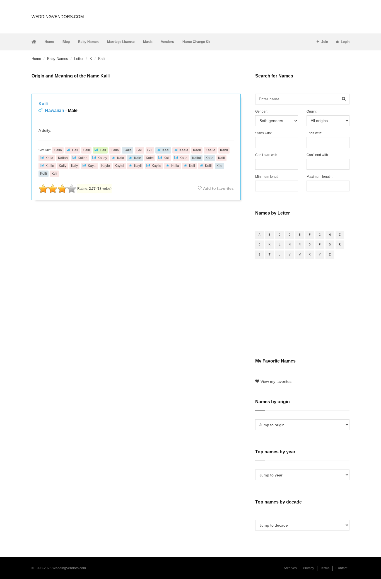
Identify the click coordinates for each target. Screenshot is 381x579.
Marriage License (121, 42)
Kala (120, 158)
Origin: (312, 111)
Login (345, 42)
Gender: (261, 111)
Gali (139, 150)
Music (148, 42)
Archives (290, 568)
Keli (192, 166)
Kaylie (156, 166)
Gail (103, 150)
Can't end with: (318, 155)
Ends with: (314, 133)
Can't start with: (266, 155)
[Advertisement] (136, 219)
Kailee (83, 158)
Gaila (115, 150)
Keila (175, 166)
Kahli (224, 150)
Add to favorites (218, 188)
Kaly (74, 166)
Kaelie (210, 150)
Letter (78, 59)
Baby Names (88, 42)
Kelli (208, 166)
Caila (58, 150)
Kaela (183, 150)
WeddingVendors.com (58, 16)
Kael (165, 150)
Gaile (128, 150)
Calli (86, 150)
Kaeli (197, 150)
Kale (137, 158)
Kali (167, 158)
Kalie (183, 158)
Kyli (54, 174)
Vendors (167, 42)
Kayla (92, 166)
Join (324, 42)
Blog (66, 42)
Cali (75, 150)
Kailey (102, 158)
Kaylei (119, 166)
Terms (324, 568)
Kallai (196, 158)
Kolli (43, 174)
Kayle (105, 166)
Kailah (63, 158)
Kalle (209, 158)
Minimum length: (267, 177)
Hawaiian (54, 110)
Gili (149, 150)
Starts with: (263, 133)
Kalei (150, 158)
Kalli (221, 158)
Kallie (49, 166)
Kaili (43, 103)
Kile (219, 166)
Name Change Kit (196, 42)
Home (49, 42)
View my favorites (276, 381)
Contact (341, 568)
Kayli (138, 166)
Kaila (49, 158)
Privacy (308, 568)
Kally (62, 166)
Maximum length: (319, 177)
